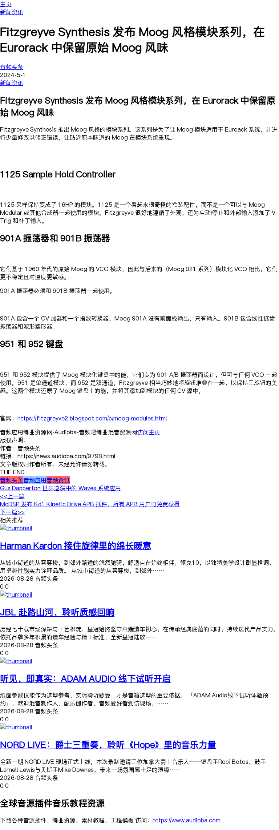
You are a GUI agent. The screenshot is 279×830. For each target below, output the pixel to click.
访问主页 (148, 432)
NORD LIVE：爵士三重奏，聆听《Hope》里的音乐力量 (108, 744)
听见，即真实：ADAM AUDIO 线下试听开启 (85, 678)
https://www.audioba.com (187, 820)
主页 (6, 4)
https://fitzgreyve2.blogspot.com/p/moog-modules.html (92, 418)
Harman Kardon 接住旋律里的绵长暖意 (75, 545)
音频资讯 (58, 480)
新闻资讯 (11, 12)
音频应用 (34, 480)
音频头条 (11, 67)
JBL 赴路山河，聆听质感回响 (57, 612)
